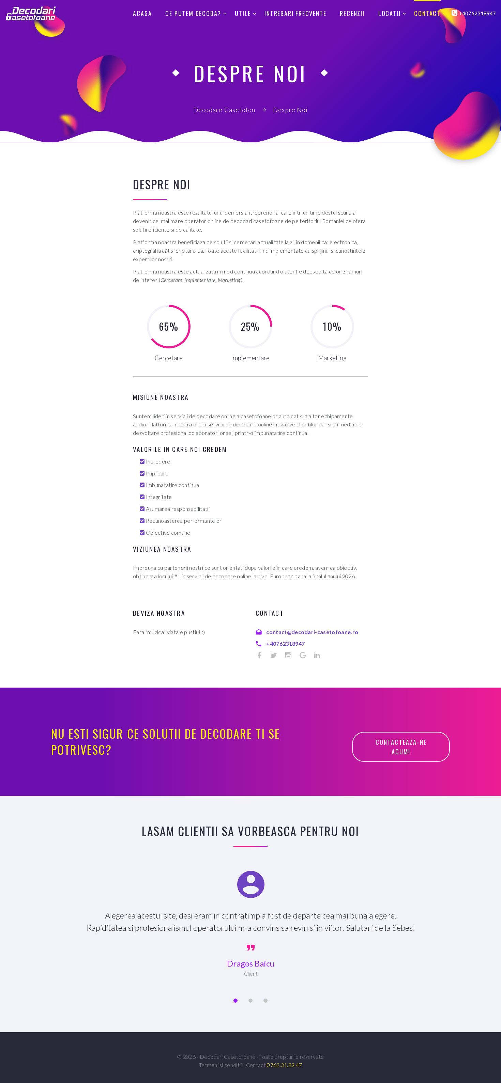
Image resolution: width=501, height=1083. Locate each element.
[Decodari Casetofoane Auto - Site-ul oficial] (30, 13)
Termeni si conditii (220, 1065)
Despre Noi (290, 109)
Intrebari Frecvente (295, 13)
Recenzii (352, 13)
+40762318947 (285, 643)
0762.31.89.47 (284, 1065)
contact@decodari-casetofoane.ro (312, 632)
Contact (427, 13)
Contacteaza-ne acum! (402, 747)
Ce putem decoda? (193, 13)
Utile (243, 13)
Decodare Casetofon (224, 109)
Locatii (389, 13)
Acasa (142, 13)
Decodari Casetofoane (227, 1056)
